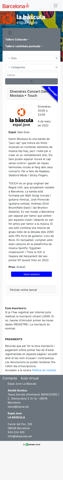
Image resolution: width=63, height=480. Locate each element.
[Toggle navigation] (55, 5)
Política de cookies (44, 370)
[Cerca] (31, 81)
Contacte (10, 378)
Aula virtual (30, 378)
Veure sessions (32, 274)
